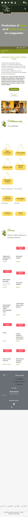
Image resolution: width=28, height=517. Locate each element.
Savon (4, 332)
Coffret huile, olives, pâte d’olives (20, 305)
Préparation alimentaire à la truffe (7, 258)
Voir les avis (4, 395)
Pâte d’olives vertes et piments (20, 360)
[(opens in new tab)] (14, 457)
